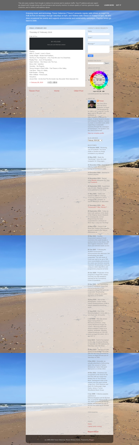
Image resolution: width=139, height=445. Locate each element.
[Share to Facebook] (54, 82)
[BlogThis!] (50, 82)
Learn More (109, 5)
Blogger (91, 440)
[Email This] (49, 82)
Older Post (78, 91)
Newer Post (34, 91)
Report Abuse (93, 432)
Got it (118, 5)
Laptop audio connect (95, 426)
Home (56, 91)
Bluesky (94, 180)
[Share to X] (52, 82)
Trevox (101, 101)
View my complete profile (96, 133)
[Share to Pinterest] (56, 82)
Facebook (94, 182)
